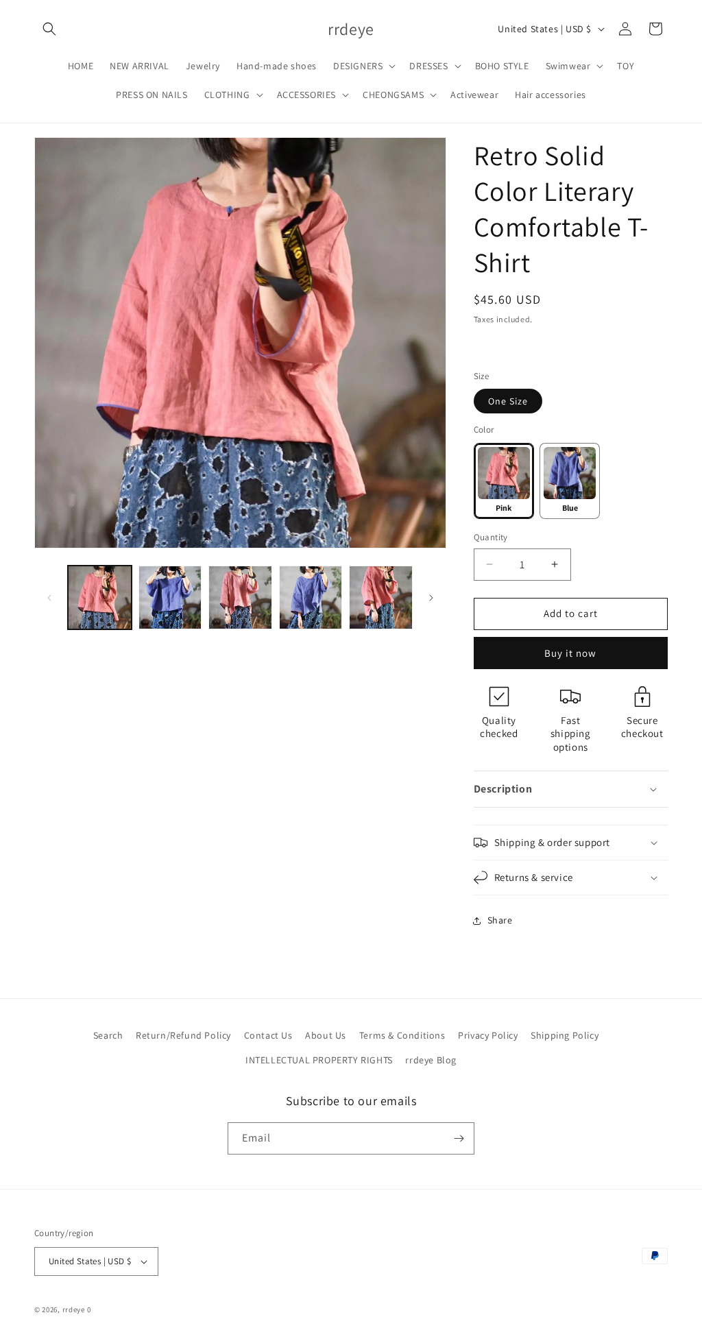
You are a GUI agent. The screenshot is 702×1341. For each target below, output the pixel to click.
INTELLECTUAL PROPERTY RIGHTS (319, 1060)
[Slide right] (431, 598)
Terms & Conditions (402, 1035)
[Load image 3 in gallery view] (170, 597)
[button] (49, 29)
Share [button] (500, 920)
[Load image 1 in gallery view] (100, 597)
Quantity (491, 537)
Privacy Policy (488, 1035)
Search (108, 1035)
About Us (325, 1035)
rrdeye (73, 1309)
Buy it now (570, 653)
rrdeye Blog (431, 1060)
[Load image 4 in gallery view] (240, 597)
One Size (508, 401)
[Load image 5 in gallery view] (311, 597)
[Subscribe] (459, 1138)
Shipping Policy (564, 1035)
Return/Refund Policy (183, 1035)
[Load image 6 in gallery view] (381, 597)
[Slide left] (49, 598)
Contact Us (268, 1035)
